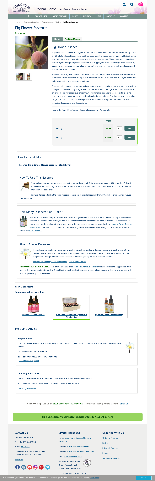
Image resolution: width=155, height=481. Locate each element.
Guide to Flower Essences (78, 446)
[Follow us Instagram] (23, 467)
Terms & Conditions (110, 458)
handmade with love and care (85, 266)
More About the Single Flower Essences (50, 261)
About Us (110, 17)
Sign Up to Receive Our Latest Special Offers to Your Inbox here (77, 416)
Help (99, 17)
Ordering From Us (110, 438)
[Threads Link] (35, 467)
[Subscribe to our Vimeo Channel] (48, 467)
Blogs (75, 17)
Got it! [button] (143, 478)
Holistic (87, 17)
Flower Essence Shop (73, 456)
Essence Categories (31, 22)
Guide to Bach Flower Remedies (81, 451)
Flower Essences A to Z (50, 22)
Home (18, 22)
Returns (105, 453)
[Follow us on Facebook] (17, 467)
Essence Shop (41, 17)
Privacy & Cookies (110, 448)
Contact (124, 17)
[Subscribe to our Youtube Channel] (29, 467)
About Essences (60, 17)
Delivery (105, 443)
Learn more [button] (94, 478)
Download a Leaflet (77, 261)
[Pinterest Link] (42, 467)
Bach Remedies (35, 230)
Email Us (124, 403)
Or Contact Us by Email (29, 360)
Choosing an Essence (27, 388)
